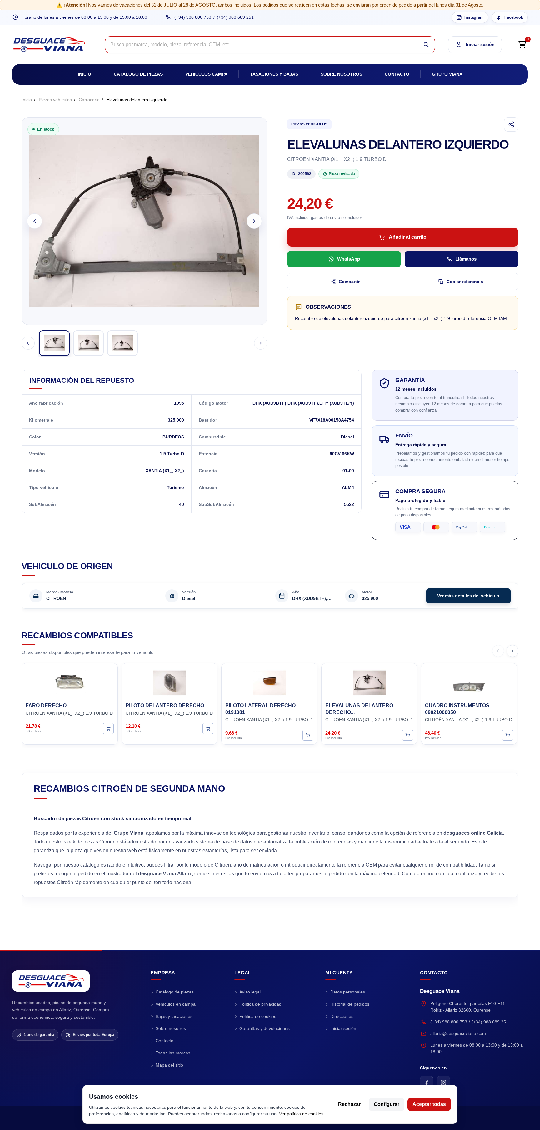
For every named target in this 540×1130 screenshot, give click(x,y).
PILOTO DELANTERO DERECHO (165, 705)
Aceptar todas (429, 1104)
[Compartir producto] (511, 124)
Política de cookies (257, 1016)
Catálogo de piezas (138, 74)
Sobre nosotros (341, 74)
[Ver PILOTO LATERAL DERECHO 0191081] (307, 735)
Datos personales (347, 991)
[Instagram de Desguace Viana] (443, 1082)
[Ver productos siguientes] (512, 651)
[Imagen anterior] (34, 221)
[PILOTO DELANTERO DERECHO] (170, 681)
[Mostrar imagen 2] (88, 343)
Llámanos (466, 259)
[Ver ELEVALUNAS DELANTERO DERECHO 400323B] (407, 735)
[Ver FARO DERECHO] (108, 728)
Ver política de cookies (301, 1113)
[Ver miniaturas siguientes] (260, 343)
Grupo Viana (447, 74)
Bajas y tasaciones (174, 1016)
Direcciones (341, 1016)
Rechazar (349, 1104)
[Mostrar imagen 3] (122, 343)
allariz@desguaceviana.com (458, 1033)
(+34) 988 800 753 (192, 17)
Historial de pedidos (349, 1004)
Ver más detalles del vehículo (468, 595)
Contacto (397, 74)
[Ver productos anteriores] (498, 651)
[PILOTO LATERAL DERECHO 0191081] (269, 681)
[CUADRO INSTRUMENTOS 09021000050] (469, 681)
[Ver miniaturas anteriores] (28, 343)
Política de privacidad (260, 1004)
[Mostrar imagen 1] (54, 343)
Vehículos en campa (176, 1004)
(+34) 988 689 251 (235, 17)
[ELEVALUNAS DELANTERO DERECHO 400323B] (369, 681)
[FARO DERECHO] (70, 681)
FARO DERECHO (46, 705)
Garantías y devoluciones (264, 1028)
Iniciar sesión (343, 1028)
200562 (301, 174)
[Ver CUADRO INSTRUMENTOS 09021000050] (507, 735)
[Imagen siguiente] (254, 221)
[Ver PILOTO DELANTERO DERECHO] (207, 728)
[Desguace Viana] (51, 981)
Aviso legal (250, 991)
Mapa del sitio (169, 1065)
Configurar (386, 1104)
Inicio (84, 74)
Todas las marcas (173, 1052)
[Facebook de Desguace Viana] (426, 1082)
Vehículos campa (206, 74)
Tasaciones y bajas (274, 74)
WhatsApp (348, 259)
